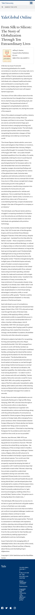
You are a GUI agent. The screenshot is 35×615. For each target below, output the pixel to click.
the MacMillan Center (23, 576)
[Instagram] (15, 608)
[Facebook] (2, 608)
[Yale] (3, 566)
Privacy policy (21, 599)
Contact (23, 584)
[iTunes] (11, 608)
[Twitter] (7, 608)
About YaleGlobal (22, 581)
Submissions (23, 586)
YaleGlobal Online (16, 17)
